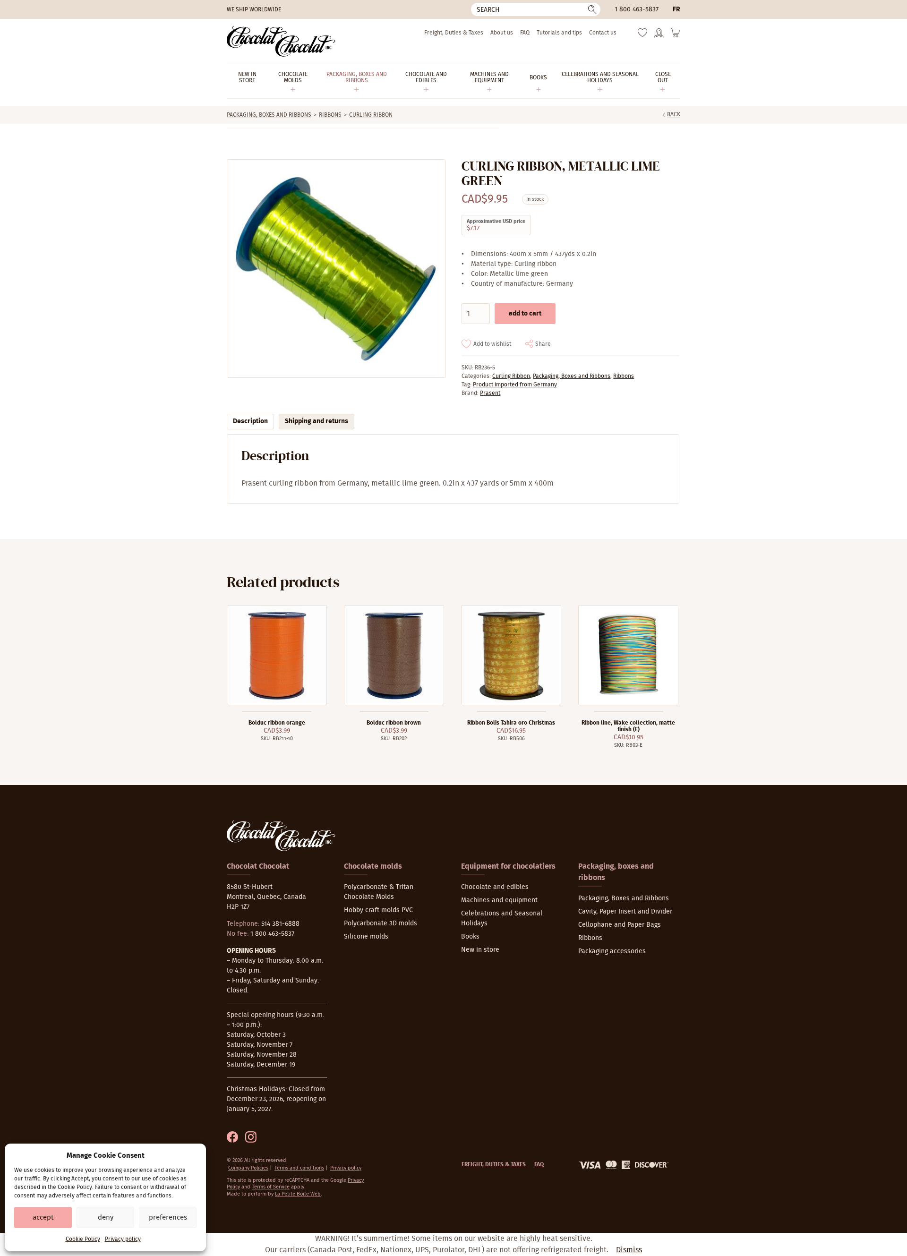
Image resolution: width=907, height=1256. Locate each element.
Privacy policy (123, 1239)
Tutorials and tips (559, 32)
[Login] (659, 36)
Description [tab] (250, 421)
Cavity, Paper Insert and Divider (625, 911)
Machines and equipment (499, 900)
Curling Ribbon (371, 115)
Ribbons (330, 115)
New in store (480, 950)
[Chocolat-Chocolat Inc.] (281, 41)
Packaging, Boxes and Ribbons (269, 115)
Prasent (490, 393)
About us (501, 32)
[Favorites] (642, 35)
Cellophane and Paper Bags (619, 925)
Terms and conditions (299, 1168)
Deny (105, 1217)
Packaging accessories (612, 951)
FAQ (525, 32)
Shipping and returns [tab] (316, 421)
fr (676, 9)
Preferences (168, 1217)
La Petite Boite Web (298, 1193)
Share (543, 344)
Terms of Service (271, 1186)
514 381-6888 (280, 924)
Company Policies (248, 1168)
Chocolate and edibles (495, 887)
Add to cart (525, 313)
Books (470, 936)
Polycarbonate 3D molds (380, 923)
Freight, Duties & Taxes (453, 32)
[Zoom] (336, 268)
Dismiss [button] (629, 1250)
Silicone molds (366, 936)
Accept (43, 1217)
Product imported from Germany (515, 384)
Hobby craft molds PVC (378, 910)
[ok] (592, 9)
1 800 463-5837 (637, 9)
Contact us (602, 32)
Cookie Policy (83, 1239)
